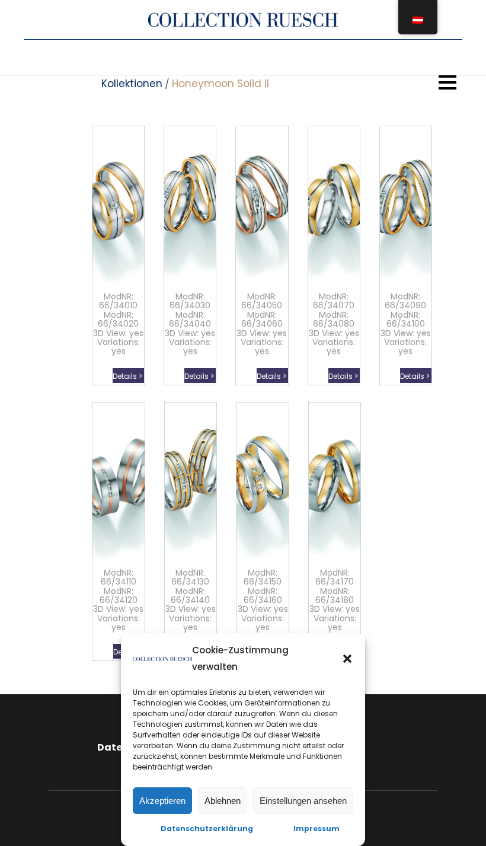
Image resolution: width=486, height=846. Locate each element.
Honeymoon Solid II (220, 83)
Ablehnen (222, 801)
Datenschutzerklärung (207, 828)
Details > (128, 376)
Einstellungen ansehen (303, 801)
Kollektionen (131, 83)
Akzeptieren (162, 801)
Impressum (316, 828)
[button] (347, 659)
